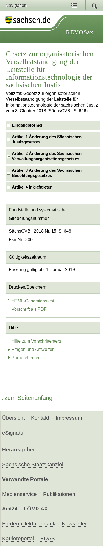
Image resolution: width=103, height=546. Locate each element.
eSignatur (13, 433)
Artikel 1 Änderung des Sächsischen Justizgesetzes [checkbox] (47, 139)
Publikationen (59, 494)
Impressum (69, 418)
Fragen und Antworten (33, 349)
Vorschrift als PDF (29, 309)
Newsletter (74, 523)
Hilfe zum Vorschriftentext (36, 341)
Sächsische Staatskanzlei (32, 464)
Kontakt (40, 418)
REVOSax (79, 32)
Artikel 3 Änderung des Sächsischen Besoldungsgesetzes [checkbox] (47, 173)
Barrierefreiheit (26, 357)
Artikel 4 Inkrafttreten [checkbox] (32, 187)
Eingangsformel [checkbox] (27, 125)
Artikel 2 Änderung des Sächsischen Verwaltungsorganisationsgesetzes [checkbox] (47, 156)
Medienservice (19, 494)
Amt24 (10, 509)
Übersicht (13, 418)
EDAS (47, 538)
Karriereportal (18, 538)
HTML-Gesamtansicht (33, 301)
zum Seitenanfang (28, 397)
